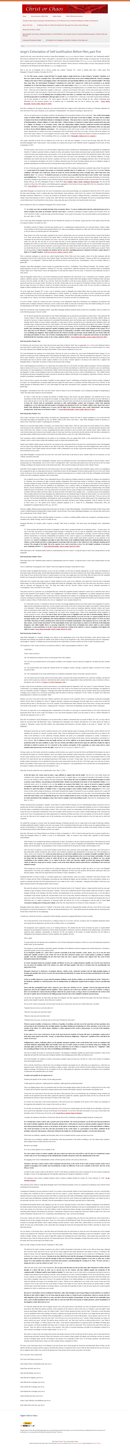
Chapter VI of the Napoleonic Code (54, 682)
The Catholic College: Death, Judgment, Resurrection (81, 182)
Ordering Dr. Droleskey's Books (32, 40)
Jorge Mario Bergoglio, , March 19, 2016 (88, 337)
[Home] (65, 9)
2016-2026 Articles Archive (74, 16)
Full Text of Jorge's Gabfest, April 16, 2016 (58, 252)
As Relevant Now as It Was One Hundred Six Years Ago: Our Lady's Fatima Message (62, 25)
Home (24, 16)
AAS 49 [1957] (32, 186)
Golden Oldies (57, 16)
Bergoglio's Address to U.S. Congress (83, 136)
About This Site (27, 25)
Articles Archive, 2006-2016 (39, 16)
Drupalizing (60, 1443)
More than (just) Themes (75, 1443)
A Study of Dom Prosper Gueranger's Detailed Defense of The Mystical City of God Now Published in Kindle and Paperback (60, 21)
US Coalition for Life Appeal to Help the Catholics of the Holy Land (66, 40)
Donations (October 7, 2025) (31, 29)
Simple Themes (96, 1443)
